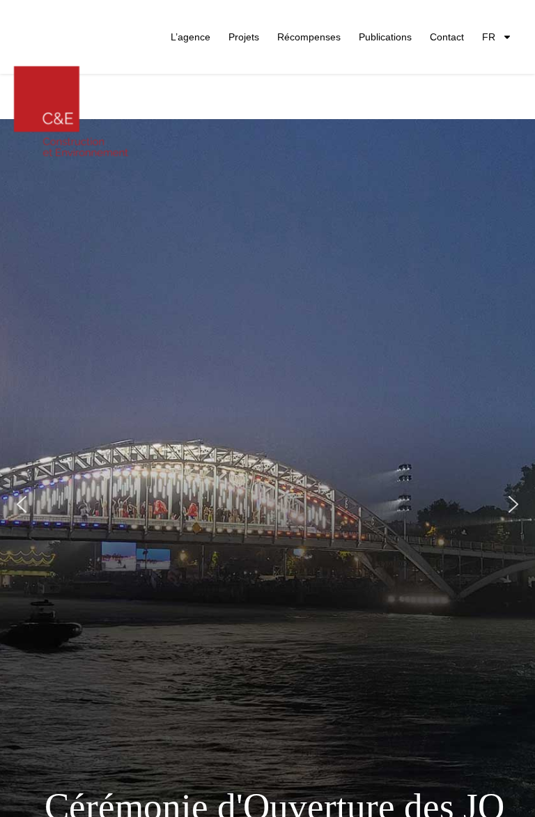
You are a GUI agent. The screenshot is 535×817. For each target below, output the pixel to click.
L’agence (190, 36)
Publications (385, 36)
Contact (447, 36)
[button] (21, 504)
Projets (243, 36)
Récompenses (309, 36)
